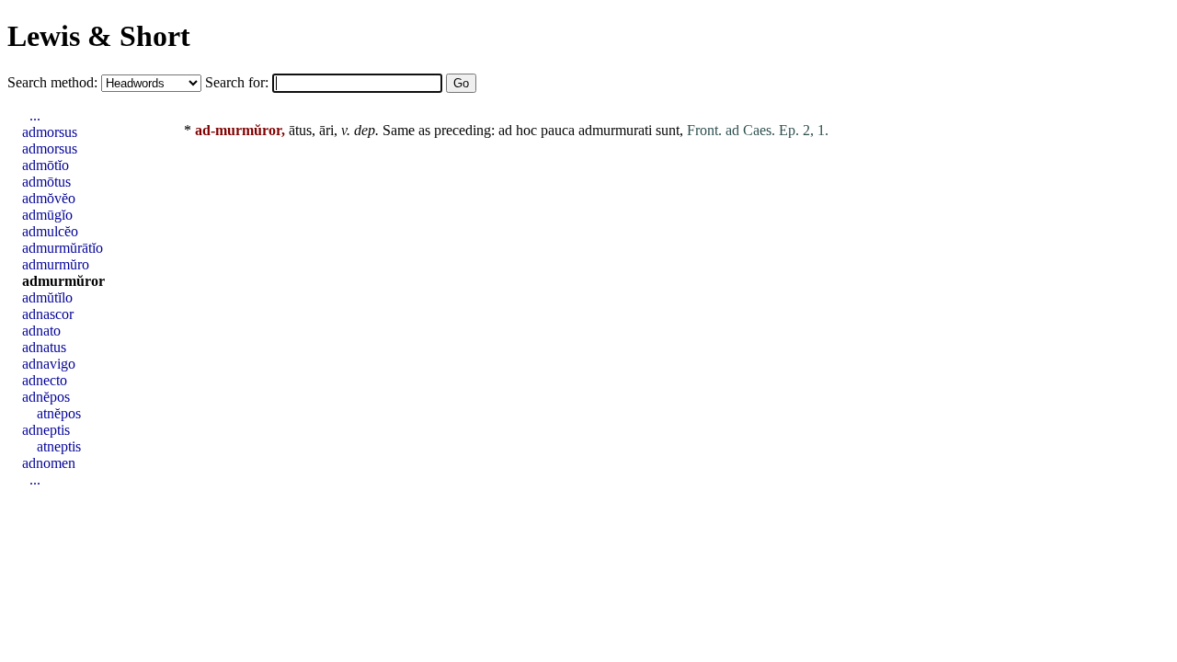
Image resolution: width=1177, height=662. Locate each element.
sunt (668, 130)
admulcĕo (50, 231)
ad (505, 130)
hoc (526, 130)
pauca (558, 130)
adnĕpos (46, 397)
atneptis (59, 446)
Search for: (238, 82)
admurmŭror (63, 281)
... (34, 115)
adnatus (44, 347)
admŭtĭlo (47, 297)
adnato (41, 330)
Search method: (54, 82)
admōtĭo (45, 165)
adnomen (48, 463)
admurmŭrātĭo (62, 248)
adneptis (46, 430)
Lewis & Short (98, 35)
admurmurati (615, 130)
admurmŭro (55, 264)
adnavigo (48, 363)
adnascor (48, 314)
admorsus (49, 132)
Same (399, 130)
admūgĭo (47, 215)
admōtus (46, 181)
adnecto (44, 380)
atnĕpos (59, 413)
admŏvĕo (48, 198)
